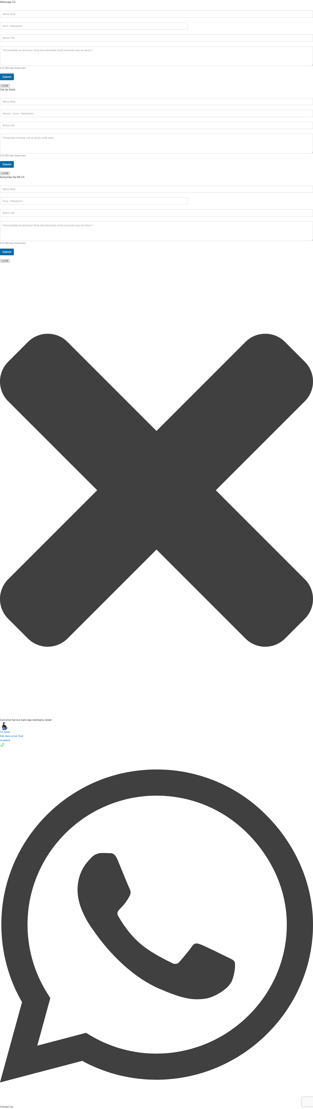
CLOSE (4, 86)
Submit (6, 76)
